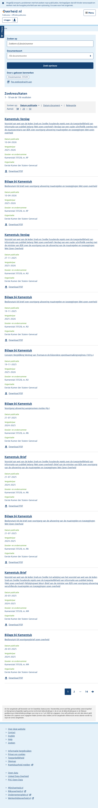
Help (10, 739)
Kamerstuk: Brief (15, 457)
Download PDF (16, 171)
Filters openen (2, 31)
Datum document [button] (51, 105)
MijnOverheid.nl (15, 787)
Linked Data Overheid (18, 776)
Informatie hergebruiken (20, 750)
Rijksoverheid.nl (15, 791)
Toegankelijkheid (16, 757)
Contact (11, 732)
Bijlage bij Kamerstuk (18, 181)
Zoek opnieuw (50, 65)
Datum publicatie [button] (28, 105)
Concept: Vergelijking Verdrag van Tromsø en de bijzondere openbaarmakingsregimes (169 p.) (49, 355)
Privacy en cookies (16, 754)
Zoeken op (12, 39)
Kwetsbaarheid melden (19, 764)
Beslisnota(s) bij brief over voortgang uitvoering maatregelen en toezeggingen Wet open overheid (51, 186)
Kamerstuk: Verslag (17, 119)
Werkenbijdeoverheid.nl (19, 798)
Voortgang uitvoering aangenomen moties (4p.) (27, 408)
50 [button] (30, 108)
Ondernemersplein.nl (18, 794)
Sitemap (12, 761)
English (11, 735)
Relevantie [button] (71, 105)
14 (86, 691)
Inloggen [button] (7, 20)
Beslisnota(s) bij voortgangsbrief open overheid (27, 639)
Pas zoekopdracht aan (21, 81)
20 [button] (23, 108)
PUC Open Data (15, 779)
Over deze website (16, 729)
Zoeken (11, 742)
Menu (91, 12)
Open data (13, 772)
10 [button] (17, 108)
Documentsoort (14, 51)
